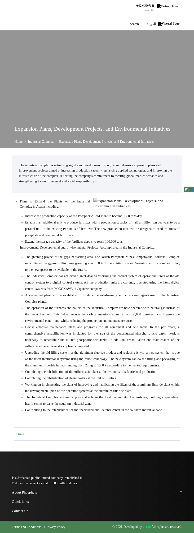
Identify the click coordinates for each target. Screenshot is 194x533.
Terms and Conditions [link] (27, 527)
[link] (189, 189)
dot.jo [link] (147, 527)
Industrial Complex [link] (41, 141)
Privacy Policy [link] (55, 527)
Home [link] (18, 141)
